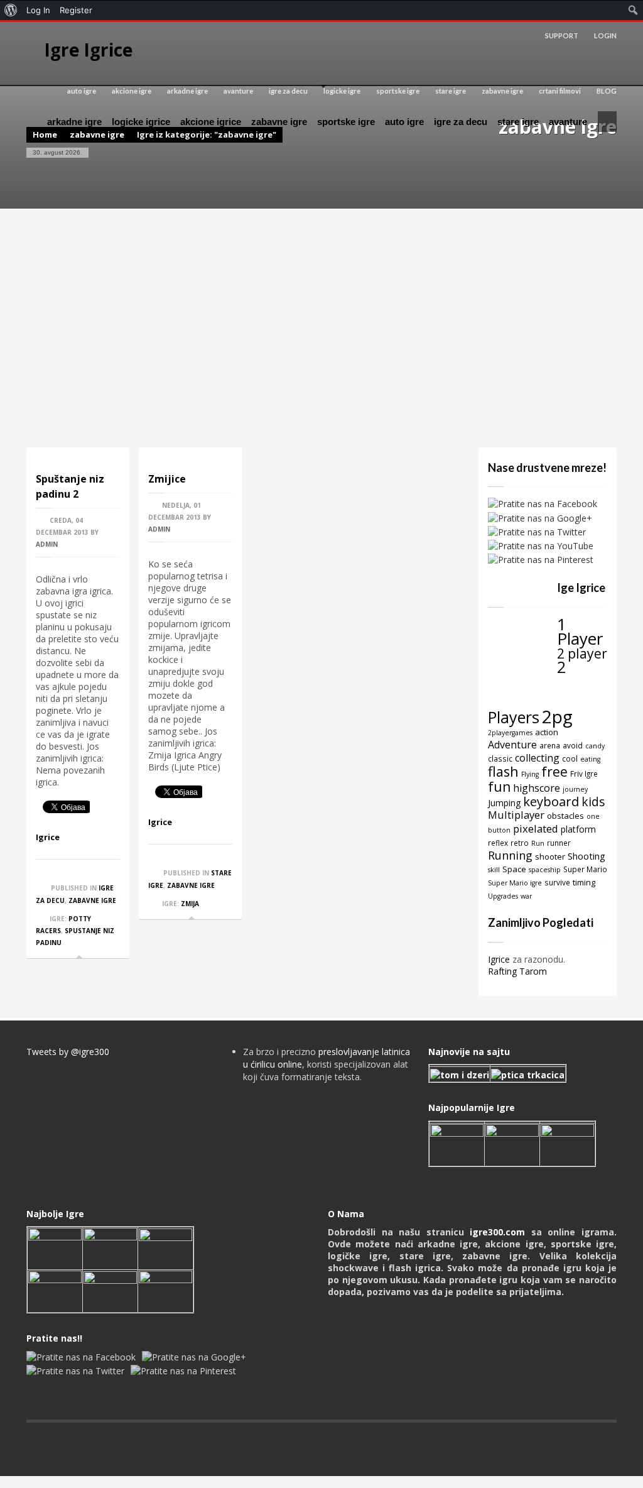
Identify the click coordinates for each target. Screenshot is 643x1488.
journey (575, 789)
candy (595, 745)
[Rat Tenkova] (165, 1290)
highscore (536, 788)
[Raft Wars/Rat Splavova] (110, 1247)
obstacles (565, 815)
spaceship (545, 869)
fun (499, 786)
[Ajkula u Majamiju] (55, 1247)
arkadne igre (187, 91)
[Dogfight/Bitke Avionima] (165, 1247)
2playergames (510, 732)
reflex (498, 843)
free (554, 771)
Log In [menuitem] (38, 10)
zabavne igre (502, 91)
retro (520, 843)
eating (590, 759)
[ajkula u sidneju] (110, 1290)
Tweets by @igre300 (67, 1052)
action (546, 732)
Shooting (586, 856)
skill (494, 869)
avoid (573, 745)
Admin (47, 544)
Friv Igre (584, 774)
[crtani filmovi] (459, 1074)
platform (578, 829)
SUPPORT (561, 35)
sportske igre (397, 91)
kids (593, 801)
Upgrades (503, 896)
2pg (557, 716)
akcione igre (131, 91)
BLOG (607, 91)
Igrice (48, 837)
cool (570, 758)
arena (549, 745)
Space (514, 869)
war (526, 896)
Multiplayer (516, 814)
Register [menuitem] (76, 10)
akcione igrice (210, 121)
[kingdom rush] (457, 1143)
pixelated (535, 828)
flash (503, 771)
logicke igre (341, 91)
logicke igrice (141, 121)
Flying (530, 774)
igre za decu (288, 91)
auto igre (81, 91)
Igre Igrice (88, 50)
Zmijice (167, 479)
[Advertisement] (321, 328)
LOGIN (605, 35)
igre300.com (497, 1232)
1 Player (580, 631)
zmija (190, 903)
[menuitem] (11, 10)
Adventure (512, 745)
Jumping (504, 803)
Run (537, 843)
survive (557, 882)
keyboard (551, 801)
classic (500, 758)
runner (559, 843)
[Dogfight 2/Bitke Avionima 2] (567, 1143)
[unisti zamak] (512, 1143)
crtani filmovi (560, 91)
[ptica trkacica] (528, 1074)
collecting (537, 758)
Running (510, 855)
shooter (550, 856)
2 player (582, 653)
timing (584, 882)
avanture (238, 91)
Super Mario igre (515, 882)
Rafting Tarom (517, 971)
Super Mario (585, 869)
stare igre (450, 91)
